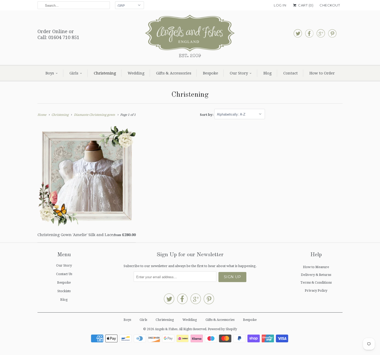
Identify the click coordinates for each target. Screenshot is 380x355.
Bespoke (210, 73)
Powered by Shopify (222, 329)
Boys (49, 73)
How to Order (322, 73)
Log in (280, 5)
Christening (105, 73)
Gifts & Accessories (173, 73)
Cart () (305, 5)
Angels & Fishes (166, 329)
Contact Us (64, 274)
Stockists (64, 291)
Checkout (330, 5)
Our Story (239, 73)
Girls (74, 73)
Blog (267, 73)
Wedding (136, 73)
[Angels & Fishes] (190, 37)
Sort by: (207, 114)
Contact (290, 73)
